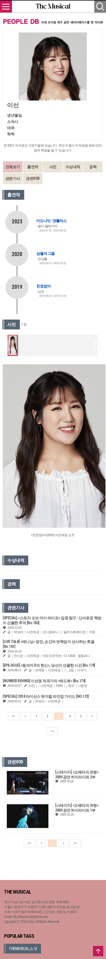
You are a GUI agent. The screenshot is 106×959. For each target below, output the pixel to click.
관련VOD (33, 178)
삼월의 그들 (45, 253)
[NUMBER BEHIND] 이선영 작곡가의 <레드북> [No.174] (44, 681)
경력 (92, 167)
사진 (53, 167)
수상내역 (73, 167)
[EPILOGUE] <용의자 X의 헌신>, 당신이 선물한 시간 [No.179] (49, 665)
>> (52, 731)
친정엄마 (43, 286)
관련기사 (12, 178)
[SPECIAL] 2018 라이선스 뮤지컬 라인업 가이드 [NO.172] (46, 696)
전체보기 (12, 167)
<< (13, 716)
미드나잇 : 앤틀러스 (51, 220)
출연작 (32, 167)
